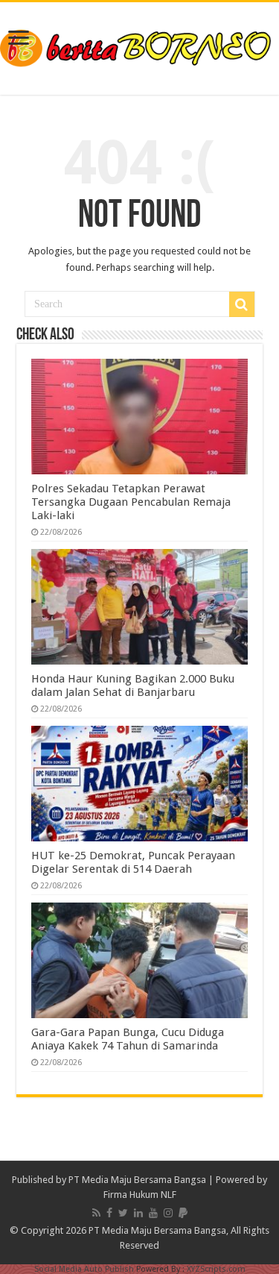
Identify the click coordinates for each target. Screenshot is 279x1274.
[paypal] (183, 1213)
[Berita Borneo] (139, 45)
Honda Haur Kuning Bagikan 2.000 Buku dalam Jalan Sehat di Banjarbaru (132, 685)
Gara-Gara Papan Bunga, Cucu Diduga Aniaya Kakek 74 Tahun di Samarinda (127, 1039)
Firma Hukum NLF (139, 1194)
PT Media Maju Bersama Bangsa (137, 1179)
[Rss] (96, 1213)
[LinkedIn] (138, 1213)
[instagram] (168, 1213)
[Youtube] (153, 1213)
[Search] (241, 304)
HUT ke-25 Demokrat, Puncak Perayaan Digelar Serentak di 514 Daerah (133, 862)
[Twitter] (123, 1213)
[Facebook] (109, 1213)
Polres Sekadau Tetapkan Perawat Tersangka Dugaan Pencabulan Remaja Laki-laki (131, 502)
